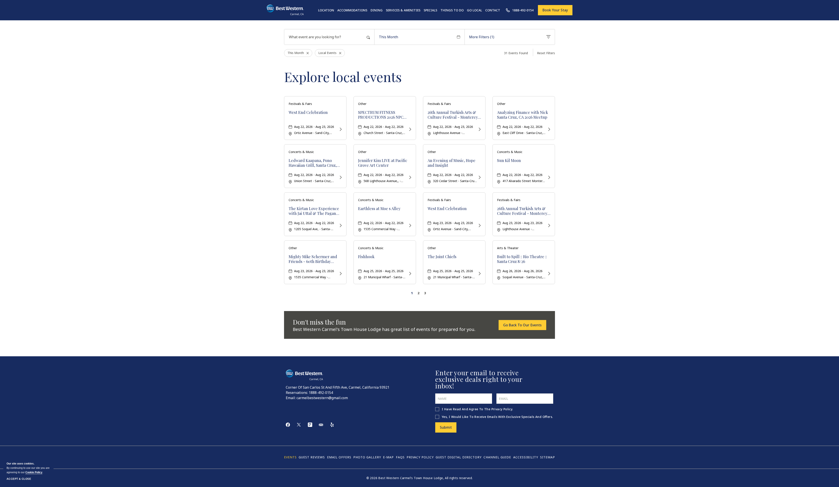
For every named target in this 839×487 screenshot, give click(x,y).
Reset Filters (546, 53)
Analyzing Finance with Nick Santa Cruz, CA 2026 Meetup (522, 115)
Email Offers (339, 457)
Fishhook (366, 256)
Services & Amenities (403, 10)
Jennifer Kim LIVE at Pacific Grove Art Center (382, 163)
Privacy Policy (501, 409)
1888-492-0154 (321, 392)
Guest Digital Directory (459, 457)
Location (326, 10)
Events (290, 457)
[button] (522, 325)
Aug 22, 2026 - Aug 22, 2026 (384, 127)
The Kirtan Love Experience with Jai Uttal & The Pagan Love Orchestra (314, 211)
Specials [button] (430, 10)
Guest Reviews (312, 457)
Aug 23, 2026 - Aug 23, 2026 (453, 223)
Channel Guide (497, 457)
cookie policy (33, 472)
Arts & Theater (507, 248)
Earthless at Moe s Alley (379, 208)
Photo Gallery (367, 457)
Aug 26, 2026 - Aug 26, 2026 (523, 271)
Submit (446, 427)
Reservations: (297, 392)
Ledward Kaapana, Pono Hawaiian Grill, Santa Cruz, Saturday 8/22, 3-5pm (313, 163)
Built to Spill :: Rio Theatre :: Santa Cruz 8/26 (522, 259)
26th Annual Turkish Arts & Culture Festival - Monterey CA (453, 115)
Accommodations (352, 10)
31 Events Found (516, 53)
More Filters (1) (481, 37)
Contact (492, 10)
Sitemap (547, 457)
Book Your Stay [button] (555, 10)
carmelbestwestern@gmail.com (322, 397)
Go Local (474, 10)
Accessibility (525, 457)
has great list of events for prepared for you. (384, 329)
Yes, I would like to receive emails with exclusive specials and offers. (497, 417)
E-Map (388, 457)
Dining (377, 10)
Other (362, 104)
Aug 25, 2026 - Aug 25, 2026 (384, 271)
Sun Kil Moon (509, 160)
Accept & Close (19, 478)
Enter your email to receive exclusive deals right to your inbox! (478, 379)
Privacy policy (420, 457)
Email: (291, 397)
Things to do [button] (452, 10)
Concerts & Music (301, 152)
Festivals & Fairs (300, 104)
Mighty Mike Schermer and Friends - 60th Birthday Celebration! (313, 259)
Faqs (400, 457)
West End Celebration (308, 112)
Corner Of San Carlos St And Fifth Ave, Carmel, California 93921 (337, 387)
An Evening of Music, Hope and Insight (451, 163)
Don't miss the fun (319, 322)
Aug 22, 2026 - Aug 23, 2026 (314, 127)
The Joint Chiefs (442, 256)
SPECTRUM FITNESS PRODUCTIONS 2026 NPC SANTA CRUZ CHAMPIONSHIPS (380, 115)
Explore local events (343, 76)
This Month (388, 37)
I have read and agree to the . (477, 409)
